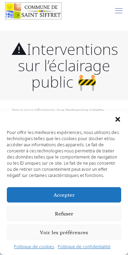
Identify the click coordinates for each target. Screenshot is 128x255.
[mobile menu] (119, 10)
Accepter (64, 195)
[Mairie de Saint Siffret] (33, 10)
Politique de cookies (34, 247)
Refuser (64, 213)
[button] (117, 119)
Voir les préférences (64, 232)
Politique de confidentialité (84, 247)
